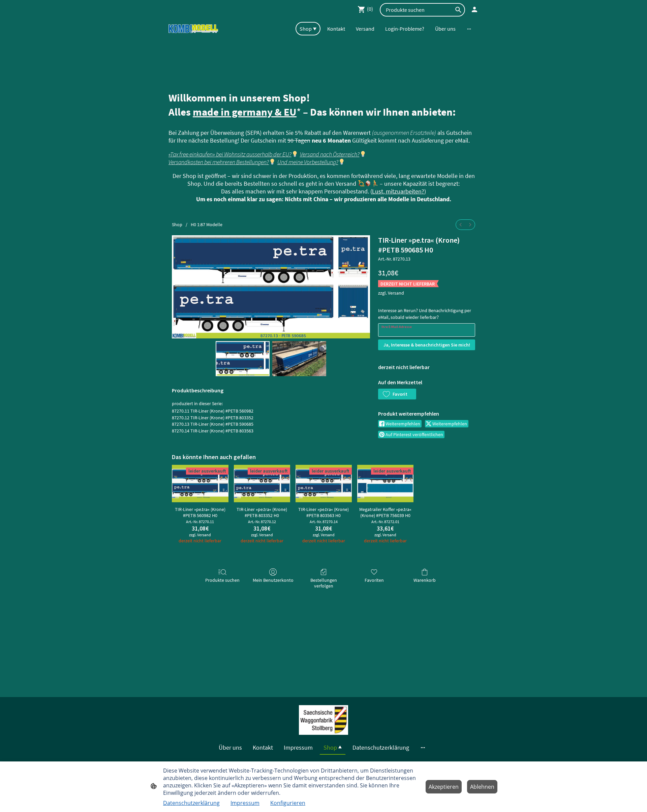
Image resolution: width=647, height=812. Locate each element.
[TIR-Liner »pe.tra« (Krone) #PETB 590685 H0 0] (243, 358)
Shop (177, 224)
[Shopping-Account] (474, 9)
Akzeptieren (444, 786)
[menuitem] (460, 225)
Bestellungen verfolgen (323, 583)
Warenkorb (424, 580)
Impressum (244, 803)
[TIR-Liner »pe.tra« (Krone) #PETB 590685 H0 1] (299, 358)
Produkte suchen (222, 580)
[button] (397, 394)
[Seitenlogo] (193, 28)
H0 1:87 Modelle (206, 224)
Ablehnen (482, 786)
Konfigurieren (287, 803)
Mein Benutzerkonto (273, 580)
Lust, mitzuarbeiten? (398, 191)
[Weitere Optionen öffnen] (469, 28)
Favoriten (374, 580)
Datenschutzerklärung (191, 803)
